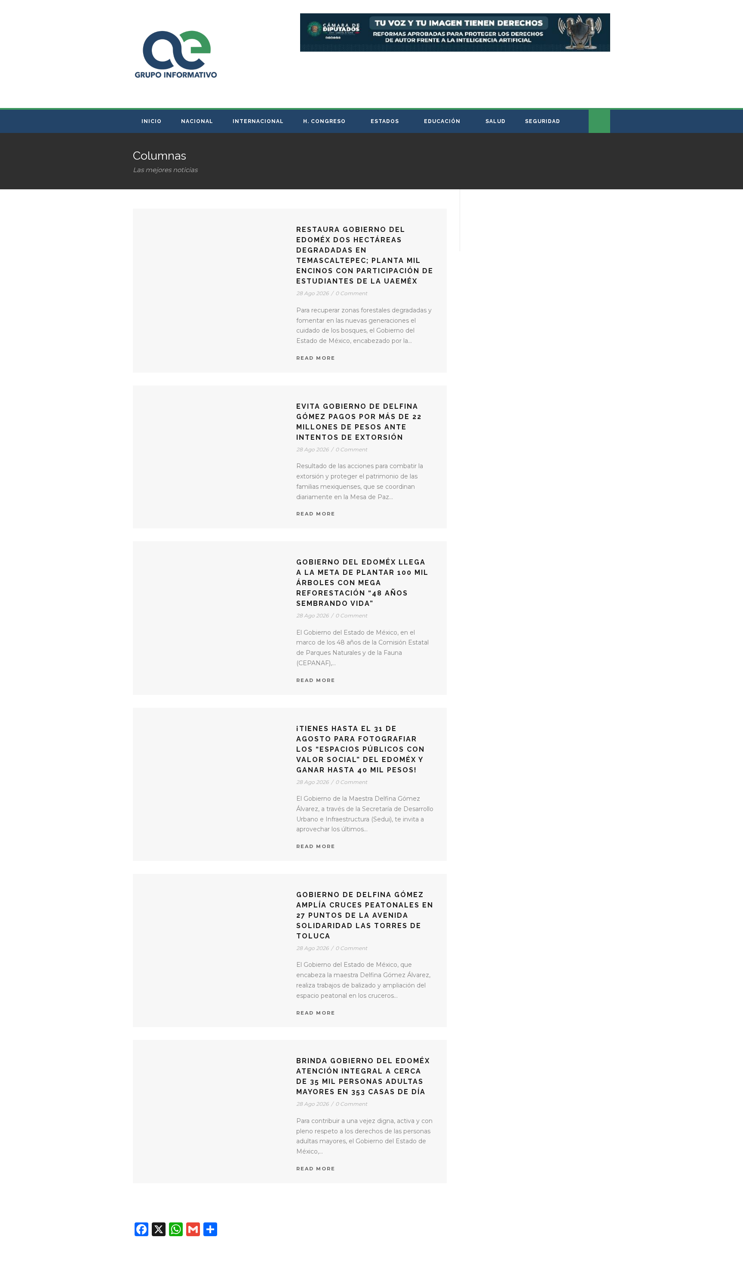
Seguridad (542, 121)
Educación (442, 121)
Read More (315, 358)
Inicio (151, 121)
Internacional (258, 121)
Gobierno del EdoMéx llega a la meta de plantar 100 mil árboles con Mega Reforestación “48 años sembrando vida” (362, 583)
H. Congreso (324, 121)
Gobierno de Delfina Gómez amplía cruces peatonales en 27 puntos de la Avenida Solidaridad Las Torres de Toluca (364, 915)
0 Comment (351, 293)
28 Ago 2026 (312, 293)
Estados (385, 121)
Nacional (197, 121)
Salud (495, 121)
